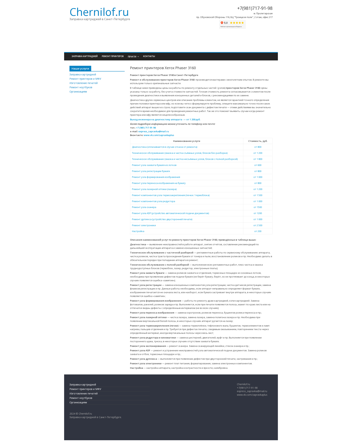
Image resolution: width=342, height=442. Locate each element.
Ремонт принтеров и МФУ (85, 78)
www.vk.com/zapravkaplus (159, 135)
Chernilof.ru (99, 11)
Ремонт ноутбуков (80, 87)
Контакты (149, 56)
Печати (132, 56)
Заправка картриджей (85, 56)
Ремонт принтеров (113, 56)
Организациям (78, 91)
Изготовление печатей (83, 83)
